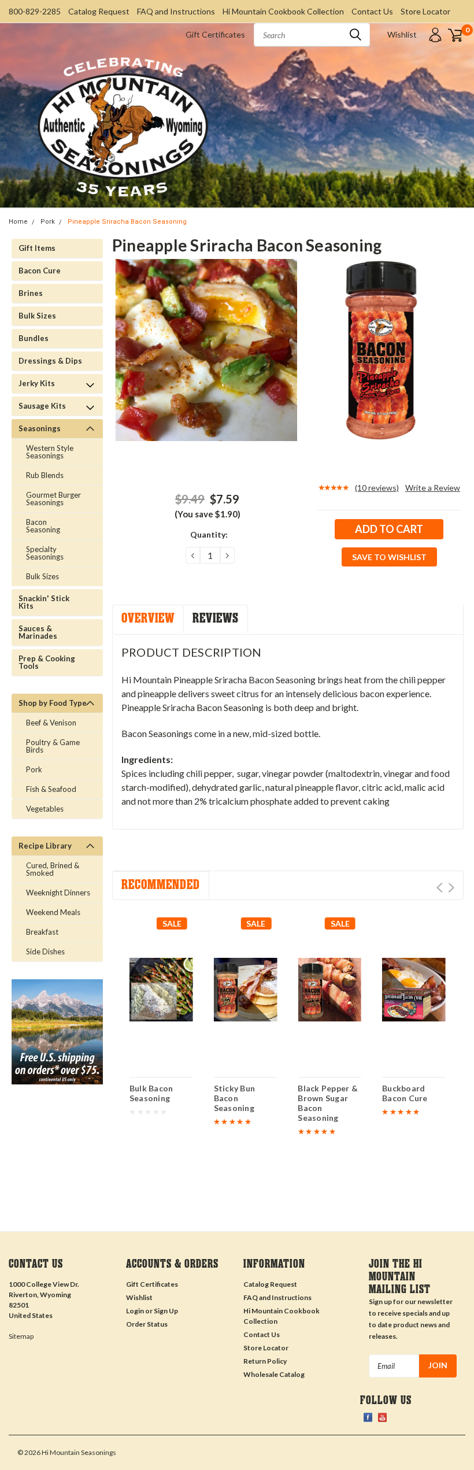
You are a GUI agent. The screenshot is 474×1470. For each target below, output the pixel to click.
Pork (47, 221)
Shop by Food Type (52, 703)
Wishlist (402, 34)
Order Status (147, 1324)
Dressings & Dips (50, 360)
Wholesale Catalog (274, 1374)
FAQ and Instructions (176, 11)
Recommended (160, 884)
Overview (148, 618)
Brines (30, 293)
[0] (455, 34)
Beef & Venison (51, 722)
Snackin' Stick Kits (43, 602)
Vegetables (45, 808)
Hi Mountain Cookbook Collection (283, 11)
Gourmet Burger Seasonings (53, 498)
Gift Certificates (215, 34)
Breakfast (42, 931)
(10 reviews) (377, 488)
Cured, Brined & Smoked (52, 869)
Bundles (33, 338)
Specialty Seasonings (45, 553)
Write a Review (432, 488)
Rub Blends (45, 475)
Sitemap (21, 1336)
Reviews (215, 618)
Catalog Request (98, 11)
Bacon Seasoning (43, 525)
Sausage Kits (42, 405)
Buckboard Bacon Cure (405, 1093)
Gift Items (36, 248)
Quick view (161, 985)
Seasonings (39, 428)
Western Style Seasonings (49, 451)
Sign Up (166, 1310)
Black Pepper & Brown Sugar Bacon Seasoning (328, 1103)
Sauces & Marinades (37, 632)
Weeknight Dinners (58, 892)
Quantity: (209, 534)
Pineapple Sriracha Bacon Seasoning (127, 221)
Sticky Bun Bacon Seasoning (234, 1098)
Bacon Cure (39, 270)
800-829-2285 (35, 11)
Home (18, 221)
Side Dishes (45, 951)
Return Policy (265, 1361)
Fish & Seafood (51, 789)
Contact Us (372, 11)
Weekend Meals (53, 912)
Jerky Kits (36, 383)
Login (135, 1310)
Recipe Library (45, 845)
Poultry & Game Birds (53, 746)
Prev (439, 887)
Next (451, 887)
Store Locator (425, 11)
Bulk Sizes (37, 315)
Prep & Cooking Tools (46, 662)
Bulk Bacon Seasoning (151, 1093)
